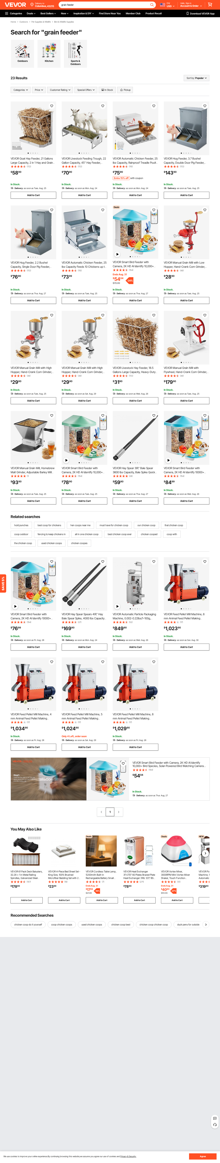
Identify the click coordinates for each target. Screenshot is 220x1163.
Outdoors (23, 22)
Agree (203, 1156)
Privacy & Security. (128, 1156)
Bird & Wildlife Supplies (64, 22)
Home (13, 22)
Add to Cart (33, 195)
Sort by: (191, 77)
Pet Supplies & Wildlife (41, 22)
